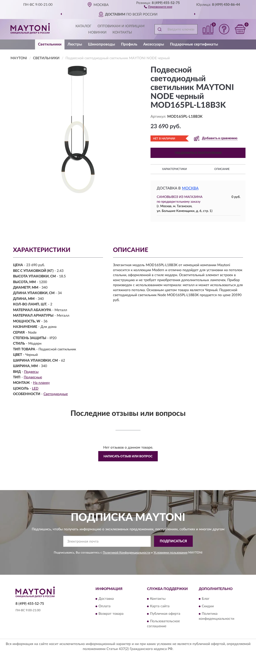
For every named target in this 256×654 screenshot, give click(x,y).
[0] (240, 29)
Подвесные (33, 377)
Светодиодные (56, 394)
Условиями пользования (171, 552)
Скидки (208, 606)
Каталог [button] (84, 26)
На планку (41, 383)
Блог (206, 599)
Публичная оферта (165, 614)
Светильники (50, 44)
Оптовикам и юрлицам (121, 26)
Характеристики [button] (174, 169)
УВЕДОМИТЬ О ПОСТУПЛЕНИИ (198, 152)
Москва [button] (190, 188)
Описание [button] (222, 169)
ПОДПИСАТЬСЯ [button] (173, 541)
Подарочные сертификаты (194, 44)
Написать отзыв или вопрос (128, 456)
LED (35, 388)
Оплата (104, 606)
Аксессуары (153, 44)
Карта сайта (160, 606)
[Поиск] (159, 29)
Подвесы (31, 372)
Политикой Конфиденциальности (126, 552)
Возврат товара (111, 614)
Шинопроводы (101, 44)
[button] (158, 6)
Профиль (129, 44)
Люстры (75, 44)
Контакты (122, 32)
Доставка (106, 599)
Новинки (97, 32)
